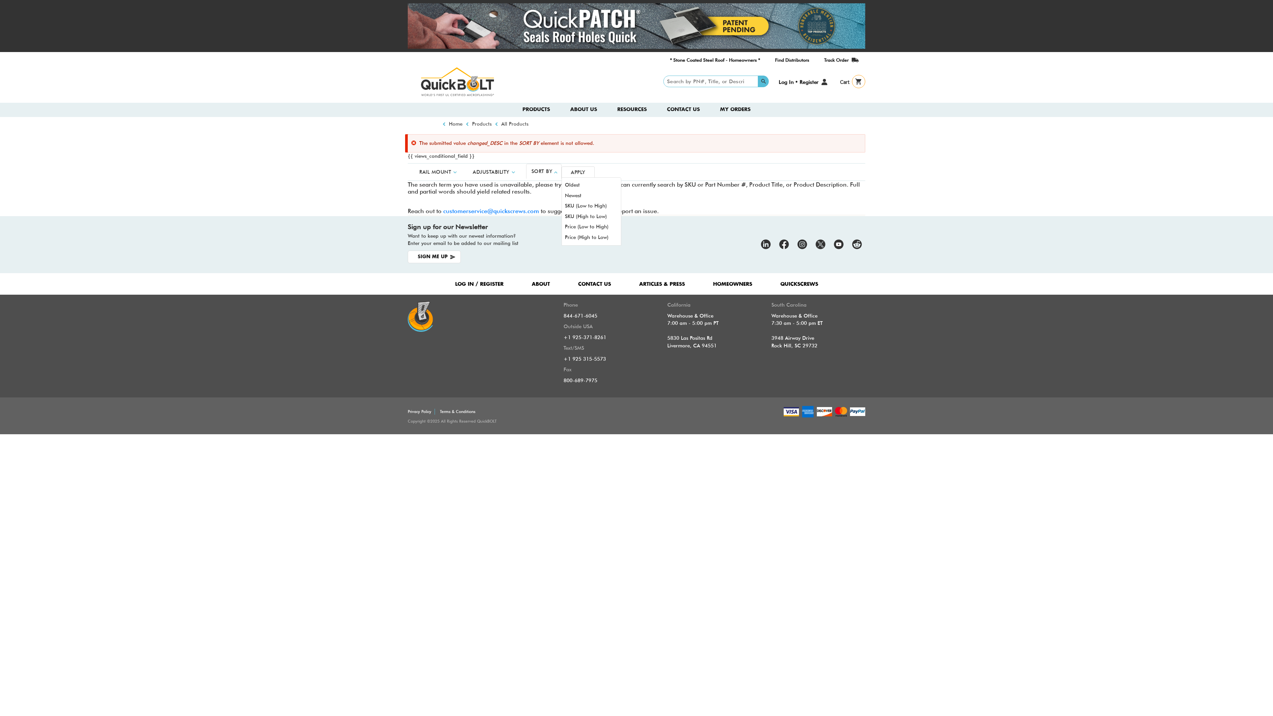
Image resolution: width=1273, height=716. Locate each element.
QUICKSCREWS (799, 284)
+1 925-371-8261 (585, 337)
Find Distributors (792, 60)
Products (536, 109)
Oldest (572, 185)
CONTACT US (594, 284)
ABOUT (541, 284)
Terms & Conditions (457, 411)
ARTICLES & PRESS (662, 284)
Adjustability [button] (491, 172)
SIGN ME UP (433, 257)
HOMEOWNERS (732, 284)
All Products (514, 124)
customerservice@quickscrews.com (491, 211)
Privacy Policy (419, 411)
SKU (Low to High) (586, 206)
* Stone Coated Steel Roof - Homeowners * (715, 60)
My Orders (735, 109)
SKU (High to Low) (586, 216)
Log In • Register (798, 82)
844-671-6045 (580, 316)
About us (583, 109)
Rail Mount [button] (435, 172)
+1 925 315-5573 (585, 359)
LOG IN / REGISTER (479, 284)
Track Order (836, 60)
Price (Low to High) (587, 227)
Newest (573, 196)
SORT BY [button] (542, 171)
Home (455, 124)
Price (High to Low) (587, 237)
